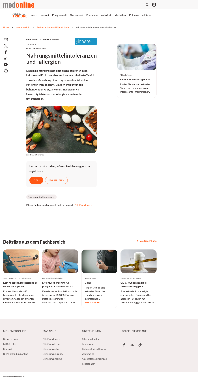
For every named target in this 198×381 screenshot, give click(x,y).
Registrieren (56, 180)
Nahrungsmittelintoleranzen (41, 197)
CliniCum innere (83, 204)
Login (36, 180)
